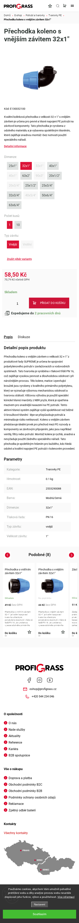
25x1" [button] (12, 166)
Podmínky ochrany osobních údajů (32, 797)
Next (72, 555)
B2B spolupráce (19, 755)
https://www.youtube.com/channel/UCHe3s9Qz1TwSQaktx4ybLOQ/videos (50, 680)
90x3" (39, 176)
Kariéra (13, 749)
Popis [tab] (8, 337)
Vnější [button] (13, 244)
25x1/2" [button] (30, 185)
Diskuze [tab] (24, 337)
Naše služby (17, 729)
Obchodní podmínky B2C (25, 784)
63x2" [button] (26, 176)
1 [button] (10, 225)
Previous (8, 555)
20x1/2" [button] (54, 176)
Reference (15, 742)
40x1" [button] (53, 166)
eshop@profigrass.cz (43, 689)
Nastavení (39, 904)
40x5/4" (30, 195)
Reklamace (16, 804)
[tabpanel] (19, 600)
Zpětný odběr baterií (22, 810)
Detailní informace (15, 146)
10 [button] (18, 225)
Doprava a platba (20, 778)
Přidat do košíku (52, 303)
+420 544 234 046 (43, 696)
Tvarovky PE (53, 469)
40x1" (12, 176)
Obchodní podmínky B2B (25, 791)
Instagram (39, 680)
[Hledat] (58, 6)
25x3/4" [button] (47, 185)
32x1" (39, 166)
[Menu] (72, 6)
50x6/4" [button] (47, 195)
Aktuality (15, 736)
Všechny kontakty (16, 833)
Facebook (29, 680)
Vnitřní (27, 244)
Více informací (66, 897)
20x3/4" (14, 185)
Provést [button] (19, 259)
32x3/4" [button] (14, 195)
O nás (12, 723)
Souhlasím (39, 914)
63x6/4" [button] (14, 205)
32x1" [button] (26, 166)
